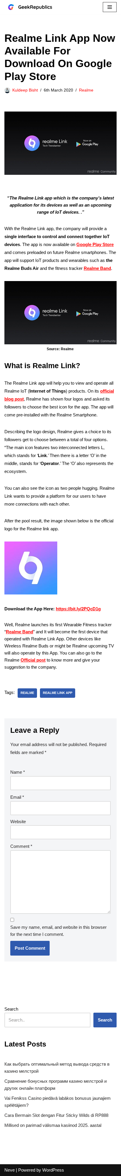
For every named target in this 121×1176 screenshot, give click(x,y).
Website (18, 821)
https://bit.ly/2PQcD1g (78, 608)
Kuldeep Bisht (25, 90)
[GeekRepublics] (33, 7)
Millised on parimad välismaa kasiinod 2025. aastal (52, 1125)
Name (17, 772)
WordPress (53, 1169)
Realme (86, 90)
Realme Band (97, 268)
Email (17, 797)
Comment (21, 846)
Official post (33, 659)
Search (11, 1008)
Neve (9, 1169)
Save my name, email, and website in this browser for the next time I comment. (58, 931)
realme (27, 693)
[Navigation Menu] (110, 7)
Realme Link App (57, 693)
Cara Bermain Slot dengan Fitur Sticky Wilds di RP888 (56, 1115)
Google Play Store (95, 244)
